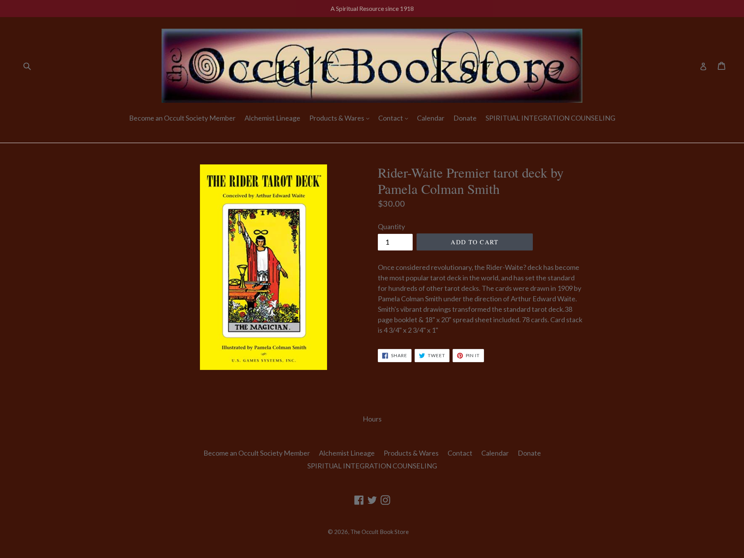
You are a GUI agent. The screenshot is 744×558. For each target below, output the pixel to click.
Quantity (391, 226)
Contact (391, 118)
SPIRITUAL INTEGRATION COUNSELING (550, 118)
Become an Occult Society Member (182, 118)
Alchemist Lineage (272, 118)
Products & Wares (337, 118)
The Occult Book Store (379, 531)
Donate (465, 118)
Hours (372, 419)
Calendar (430, 118)
